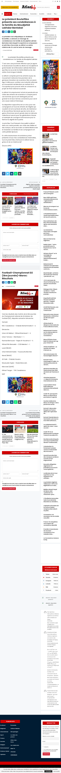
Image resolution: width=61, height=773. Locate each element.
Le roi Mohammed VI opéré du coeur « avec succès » (51, 426)
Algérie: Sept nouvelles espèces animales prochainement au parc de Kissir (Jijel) (31, 187)
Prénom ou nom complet (48, 736)
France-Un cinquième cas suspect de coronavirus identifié (51, 523)
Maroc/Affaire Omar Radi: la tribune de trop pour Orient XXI (51, 341)
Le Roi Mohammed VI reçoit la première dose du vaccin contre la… (51, 215)
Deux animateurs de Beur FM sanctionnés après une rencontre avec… (50, 223)
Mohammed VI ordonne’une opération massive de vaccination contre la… (51, 266)
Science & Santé (24, 1)
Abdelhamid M (51, 632)
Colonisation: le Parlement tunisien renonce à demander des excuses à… (50, 449)
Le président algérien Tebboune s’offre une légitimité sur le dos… (50, 483)
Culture (49, 14)
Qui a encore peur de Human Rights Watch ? (51, 355)
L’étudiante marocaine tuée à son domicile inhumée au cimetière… (51, 500)
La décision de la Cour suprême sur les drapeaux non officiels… (51, 475)
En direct (5, 425)
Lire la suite (56, 771)
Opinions (2, 754)
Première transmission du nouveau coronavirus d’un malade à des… (51, 531)
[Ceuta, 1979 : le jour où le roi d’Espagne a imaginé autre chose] (7, 201)
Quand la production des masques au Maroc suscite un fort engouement (51, 457)
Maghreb (7, 14)
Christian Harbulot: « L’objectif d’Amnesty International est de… (51, 379)
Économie (33, 14)
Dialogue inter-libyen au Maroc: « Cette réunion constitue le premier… (50, 291)
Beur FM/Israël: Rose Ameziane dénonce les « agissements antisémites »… (51, 200)
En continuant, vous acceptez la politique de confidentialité (50, 750)
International (24, 14)
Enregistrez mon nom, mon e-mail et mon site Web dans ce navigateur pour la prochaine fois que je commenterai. (19, 256)
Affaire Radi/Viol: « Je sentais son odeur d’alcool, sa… (50, 348)
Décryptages (8, 1)
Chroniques (16, 1)
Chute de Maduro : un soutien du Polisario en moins (53, 679)
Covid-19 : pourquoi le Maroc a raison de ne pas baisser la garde (50, 395)
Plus (40, 1)
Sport (36, 286)
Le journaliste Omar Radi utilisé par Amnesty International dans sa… (51, 387)
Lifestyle (13, 752)
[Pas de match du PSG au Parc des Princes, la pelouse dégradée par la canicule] (32, 429)
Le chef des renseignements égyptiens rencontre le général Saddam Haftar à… (51, 26)
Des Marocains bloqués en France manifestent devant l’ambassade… (51, 440)
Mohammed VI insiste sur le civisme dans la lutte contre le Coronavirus (50, 333)
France (15, 14)
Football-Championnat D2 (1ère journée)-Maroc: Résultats (8, 186)
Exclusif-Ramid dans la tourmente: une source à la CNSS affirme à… (51, 418)
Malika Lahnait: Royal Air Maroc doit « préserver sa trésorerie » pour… (50, 492)
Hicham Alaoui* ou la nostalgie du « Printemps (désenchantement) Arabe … (50, 257)
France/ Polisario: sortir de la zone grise (51, 192)
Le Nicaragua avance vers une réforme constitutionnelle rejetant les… (50, 173)
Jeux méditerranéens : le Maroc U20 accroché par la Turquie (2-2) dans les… (51, 36)
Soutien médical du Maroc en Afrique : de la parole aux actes (51, 402)
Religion (2, 744)
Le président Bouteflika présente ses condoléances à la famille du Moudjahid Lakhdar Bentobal (31, 415)
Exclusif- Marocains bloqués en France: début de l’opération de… (50, 411)
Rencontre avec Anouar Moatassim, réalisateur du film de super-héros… (51, 317)
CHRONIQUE (14, 755)
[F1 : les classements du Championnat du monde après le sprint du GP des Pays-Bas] (7, 429)
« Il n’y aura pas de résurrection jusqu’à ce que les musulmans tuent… (51, 282)
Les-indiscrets (15, 745)
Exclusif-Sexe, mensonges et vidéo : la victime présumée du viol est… (51, 362)
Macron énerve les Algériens (49, 239)
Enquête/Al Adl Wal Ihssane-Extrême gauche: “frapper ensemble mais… (50, 300)
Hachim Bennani (51, 691)
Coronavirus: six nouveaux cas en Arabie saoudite (51, 516)
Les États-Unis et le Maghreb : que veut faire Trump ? (52, 694)
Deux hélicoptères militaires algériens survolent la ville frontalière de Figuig (53, 615)
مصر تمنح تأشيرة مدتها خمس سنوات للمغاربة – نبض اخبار (52, 651)
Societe (2, 741)
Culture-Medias (15, 728)
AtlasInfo (46, 747)
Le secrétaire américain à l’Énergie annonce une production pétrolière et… (51, 47)
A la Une (4, 197)
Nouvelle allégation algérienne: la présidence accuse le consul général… (50, 466)
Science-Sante (4, 751)
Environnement (34, 1)
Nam (48, 612)
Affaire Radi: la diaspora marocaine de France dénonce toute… (51, 324)
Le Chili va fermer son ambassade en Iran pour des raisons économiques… (50, 151)
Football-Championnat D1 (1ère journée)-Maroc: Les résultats (8, 414)
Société (41, 14)
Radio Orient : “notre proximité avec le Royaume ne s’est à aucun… (50, 247)
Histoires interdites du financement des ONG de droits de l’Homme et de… (51, 371)
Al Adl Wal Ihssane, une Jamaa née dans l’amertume (51, 308)
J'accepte (48, 771)
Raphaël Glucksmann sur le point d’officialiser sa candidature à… (50, 162)
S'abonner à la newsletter (10, 7)
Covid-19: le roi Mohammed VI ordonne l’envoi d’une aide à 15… (51, 433)
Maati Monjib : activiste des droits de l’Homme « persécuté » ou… (51, 274)
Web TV (13, 748)
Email (44, 741)
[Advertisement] (51, 553)
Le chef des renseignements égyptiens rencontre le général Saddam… (49, 138)
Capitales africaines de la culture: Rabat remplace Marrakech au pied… (51, 508)
